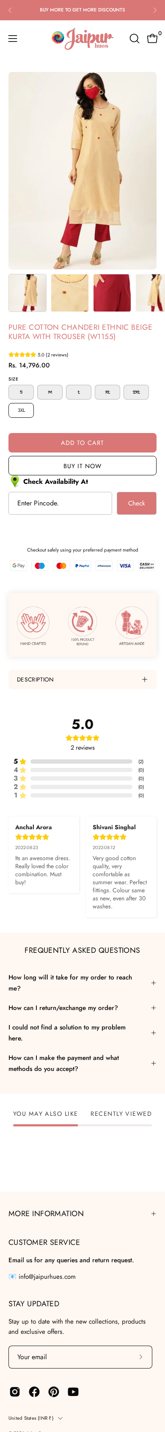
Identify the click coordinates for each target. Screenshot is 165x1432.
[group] (82, 10)
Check (136, 503)
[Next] (155, 10)
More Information (46, 1213)
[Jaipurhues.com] (82, 38)
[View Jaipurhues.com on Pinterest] (53, 1391)
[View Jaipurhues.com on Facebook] (34, 1391)
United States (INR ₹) (31, 1418)
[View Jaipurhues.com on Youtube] (73, 1391)
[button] (134, 38)
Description (35, 679)
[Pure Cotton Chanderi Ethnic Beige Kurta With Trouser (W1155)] (27, 293)
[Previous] (10, 10)
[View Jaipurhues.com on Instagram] (14, 1391)
